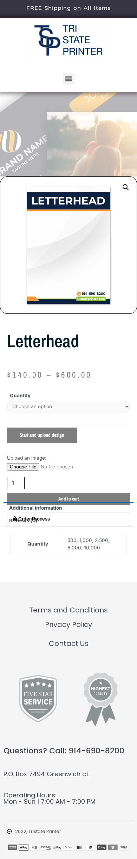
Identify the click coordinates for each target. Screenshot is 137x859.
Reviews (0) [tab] (23, 520)
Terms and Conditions (68, 610)
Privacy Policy (68, 624)
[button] (68, 79)
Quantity (20, 395)
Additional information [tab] (35, 508)
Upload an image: (26, 458)
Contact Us (69, 643)
